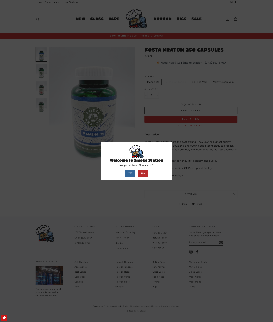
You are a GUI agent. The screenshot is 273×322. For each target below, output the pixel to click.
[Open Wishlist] (4, 318)
